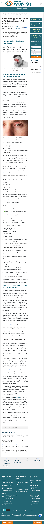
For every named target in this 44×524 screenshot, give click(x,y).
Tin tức (6, 13)
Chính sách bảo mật (16, 510)
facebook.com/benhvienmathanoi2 (9, 495)
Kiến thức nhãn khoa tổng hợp (25, 13)
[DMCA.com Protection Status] (6, 509)
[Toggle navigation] (1, 2)
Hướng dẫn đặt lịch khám (22, 489)
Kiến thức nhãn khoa (13, 13)
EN (41, 3)
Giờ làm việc (19, 487)
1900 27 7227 (9, 488)
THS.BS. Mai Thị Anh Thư (17, 27)
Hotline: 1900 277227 (7, 522)
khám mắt (17, 397)
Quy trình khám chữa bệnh (22, 482)
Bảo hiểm (18, 484)
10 (13, 427)
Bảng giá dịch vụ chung (21, 491)
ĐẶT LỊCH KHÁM (37, 522)
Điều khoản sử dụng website (27, 510)
